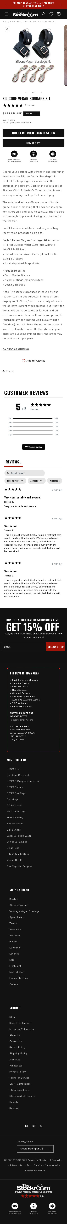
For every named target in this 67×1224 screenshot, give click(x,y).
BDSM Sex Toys (16, 793)
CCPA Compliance (19, 1090)
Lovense (14, 953)
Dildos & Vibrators (18, 854)
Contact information (35, 1170)
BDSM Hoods (14, 805)
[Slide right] (41, 92)
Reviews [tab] (13, 462)
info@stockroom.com (21, 719)
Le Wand (14, 947)
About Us (15, 1035)
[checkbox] (54, 481)
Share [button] (9, 371)
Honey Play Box (18, 978)
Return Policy (17, 1047)
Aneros (13, 984)
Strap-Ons (13, 848)
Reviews (14, 1108)
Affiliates (14, 1059)
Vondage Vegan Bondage (24, 911)
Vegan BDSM (14, 860)
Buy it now (33, 143)
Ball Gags (12, 799)
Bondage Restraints (18, 775)
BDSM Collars (15, 787)
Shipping (7, 123)
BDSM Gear (13, 769)
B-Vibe (13, 941)
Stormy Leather (18, 905)
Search (13, 1102)
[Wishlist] (51, 14)
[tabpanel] (33, 535)
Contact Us (16, 1041)
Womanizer (16, 929)
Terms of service (34, 1165)
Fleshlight (15, 966)
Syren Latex (16, 917)
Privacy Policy (17, 1071)
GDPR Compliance (20, 1083)
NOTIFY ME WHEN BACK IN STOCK (33, 133)
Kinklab (13, 899)
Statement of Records (22, 1096)
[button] (7, 14)
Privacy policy (17, 1165)
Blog (12, 1017)
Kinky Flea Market (19, 1023)
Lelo (11, 960)
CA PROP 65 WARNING (16, 349)
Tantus (13, 923)
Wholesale (15, 1065)
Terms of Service (19, 1077)
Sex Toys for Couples (19, 866)
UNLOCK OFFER (56, 647)
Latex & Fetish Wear (19, 836)
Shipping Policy (18, 1053)
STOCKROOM (20, 1160)
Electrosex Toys (16, 811)
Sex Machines (15, 823)
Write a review (33, 447)
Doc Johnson (16, 972)
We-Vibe (14, 935)
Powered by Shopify (36, 1160)
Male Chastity (15, 817)
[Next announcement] (60, 4)
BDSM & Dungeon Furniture (23, 781)
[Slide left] (26, 92)
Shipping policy (52, 1165)
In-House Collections (21, 1029)
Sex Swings (14, 829)
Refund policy (56, 1160)
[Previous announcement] (6, 4)
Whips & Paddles (17, 842)
